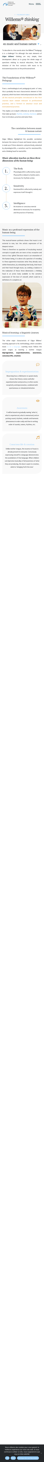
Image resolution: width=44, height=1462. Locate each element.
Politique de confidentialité (28, 1458)
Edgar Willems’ (8, 56)
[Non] (41, 1453)
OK (7, 1458)
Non (13, 1458)
